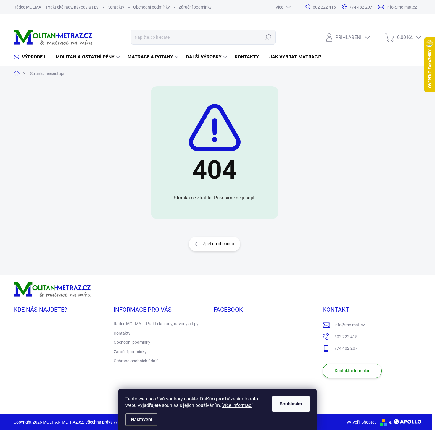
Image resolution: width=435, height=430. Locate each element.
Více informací (237, 405)
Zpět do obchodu (218, 243)
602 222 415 (345, 336)
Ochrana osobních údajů (136, 361)
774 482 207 (345, 348)
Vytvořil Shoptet (361, 422)
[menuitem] (32, 57)
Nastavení (141, 419)
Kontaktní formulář (352, 370)
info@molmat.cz (349, 324)
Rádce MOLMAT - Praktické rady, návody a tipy (56, 7)
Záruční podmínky (195, 7)
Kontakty (115, 7)
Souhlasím (291, 404)
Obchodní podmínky (151, 7)
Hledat (268, 37)
